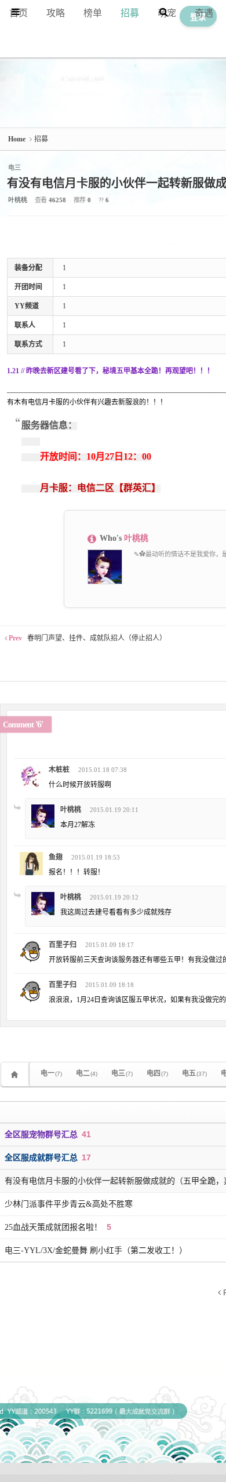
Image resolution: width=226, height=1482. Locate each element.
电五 (194, 1073)
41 (86, 1134)
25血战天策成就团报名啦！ (54, 1227)
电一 (51, 1073)
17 (86, 1157)
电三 (122, 1073)
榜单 (92, 13)
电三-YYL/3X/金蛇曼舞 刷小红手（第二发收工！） (96, 1250)
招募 (130, 13)
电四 (157, 1073)
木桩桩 (59, 770)
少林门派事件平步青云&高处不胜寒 (69, 1204)
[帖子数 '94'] (16, 1074)
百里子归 (62, 945)
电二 (86, 1073)
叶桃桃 (17, 199)
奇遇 (204, 13)
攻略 (55, 13)
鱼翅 (56, 857)
